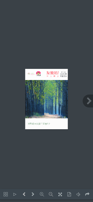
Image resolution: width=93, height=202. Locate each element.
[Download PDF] (69, 194)
